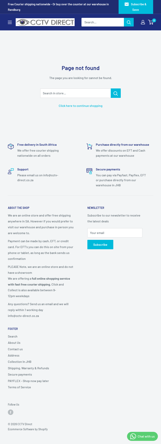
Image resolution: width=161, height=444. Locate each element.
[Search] (129, 22)
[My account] (143, 22)
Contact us (15, 349)
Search (12, 336)
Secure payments (20, 374)
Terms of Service (19, 387)
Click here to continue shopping (80, 105)
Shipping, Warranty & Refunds (28, 368)
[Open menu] (10, 22)
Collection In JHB (19, 361)
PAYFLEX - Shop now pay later (28, 381)
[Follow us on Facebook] (10, 412)
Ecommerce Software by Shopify (28, 429)
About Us (14, 342)
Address (13, 355)
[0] (150, 22)
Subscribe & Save (138, 6)
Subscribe (100, 244)
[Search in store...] (116, 93)
